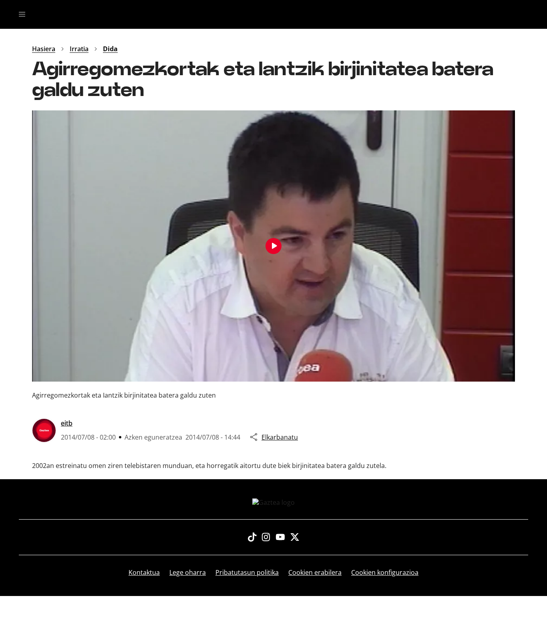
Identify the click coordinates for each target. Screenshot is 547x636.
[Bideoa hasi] (273, 246)
